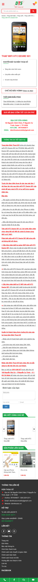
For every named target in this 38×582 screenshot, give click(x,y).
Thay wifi (20, 16)
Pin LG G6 (24, 470)
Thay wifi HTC (28, 16)
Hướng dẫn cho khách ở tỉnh (11, 561)
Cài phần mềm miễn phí (12, 74)
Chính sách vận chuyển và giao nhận (14, 552)
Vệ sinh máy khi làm (11, 80)
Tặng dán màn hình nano (13, 69)
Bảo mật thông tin (8, 546)
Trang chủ (5, 541)
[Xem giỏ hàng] (34, 4)
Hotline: (13, 128)
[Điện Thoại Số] (19, 4)
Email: (6, 130)
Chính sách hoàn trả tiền (10, 558)
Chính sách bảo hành (9, 555)
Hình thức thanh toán (9, 549)
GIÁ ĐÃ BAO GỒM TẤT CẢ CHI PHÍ (19, 112)
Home (3, 16)
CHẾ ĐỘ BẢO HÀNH (19, 90)
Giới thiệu (5, 543)
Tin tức (4, 566)
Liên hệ (4, 563)
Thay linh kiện (11, 16)
